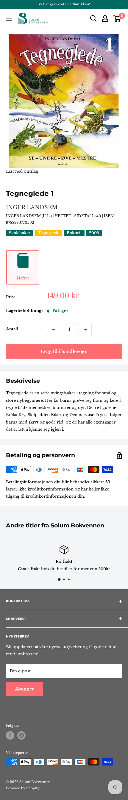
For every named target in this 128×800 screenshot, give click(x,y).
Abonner (24, 689)
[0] (117, 18)
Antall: (13, 329)
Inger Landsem (32, 207)
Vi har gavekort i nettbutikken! (64, 4)
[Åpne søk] (93, 18)
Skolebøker (19, 233)
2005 (94, 233)
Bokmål (74, 233)
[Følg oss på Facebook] (10, 735)
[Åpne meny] (9, 18)
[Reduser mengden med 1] (53, 329)
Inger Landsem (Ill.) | (30, 216)
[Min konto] (105, 18)
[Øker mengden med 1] (85, 329)
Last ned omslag (22, 171)
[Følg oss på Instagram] (21, 735)
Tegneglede (48, 233)
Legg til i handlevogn (64, 351)
